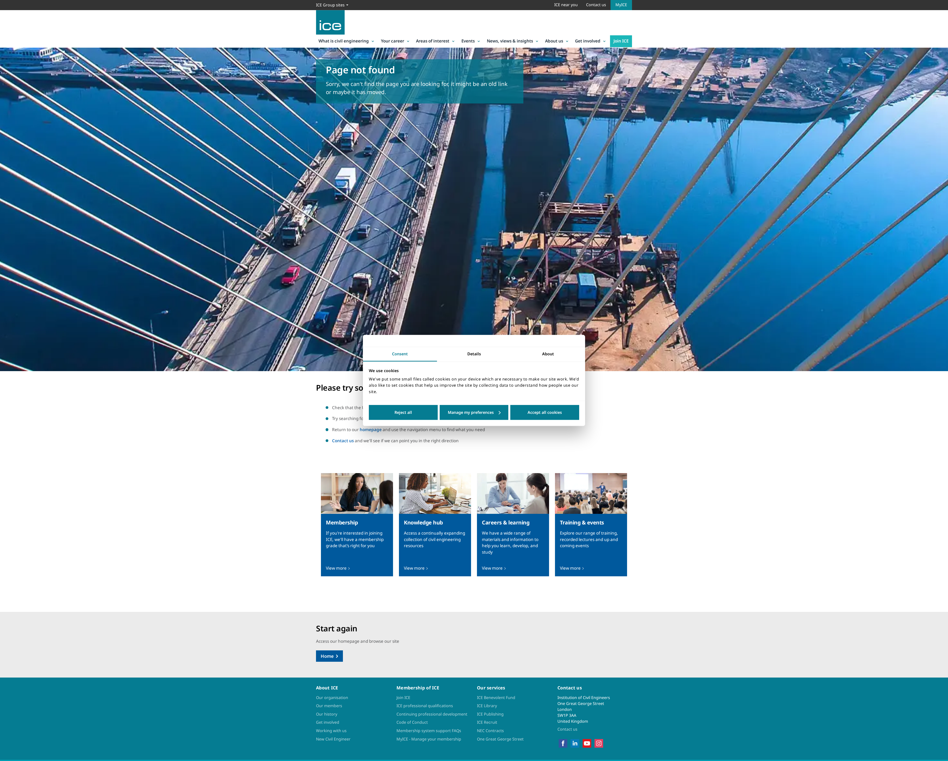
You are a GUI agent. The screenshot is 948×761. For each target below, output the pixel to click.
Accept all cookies (545, 412)
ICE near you (566, 4)
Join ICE (621, 41)
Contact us (596, 4)
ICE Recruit (487, 722)
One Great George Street (500, 739)
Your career (392, 41)
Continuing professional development (431, 714)
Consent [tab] (400, 354)
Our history (326, 714)
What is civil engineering (343, 41)
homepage (371, 429)
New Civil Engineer (333, 739)
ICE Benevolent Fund (496, 697)
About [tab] (548, 354)
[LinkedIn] (575, 743)
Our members (329, 705)
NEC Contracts (490, 730)
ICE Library (487, 705)
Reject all (403, 412)
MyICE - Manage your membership (428, 739)
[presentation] (357, 524)
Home (327, 656)
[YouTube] (587, 743)
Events (468, 41)
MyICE (621, 4)
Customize (474, 412)
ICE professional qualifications (424, 705)
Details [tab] (474, 354)
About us (554, 41)
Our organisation (332, 697)
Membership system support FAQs (428, 730)
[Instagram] (598, 743)
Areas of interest (432, 41)
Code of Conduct (412, 722)
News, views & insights (510, 41)
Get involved (587, 41)
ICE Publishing (490, 714)
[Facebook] (563, 743)
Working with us (331, 730)
